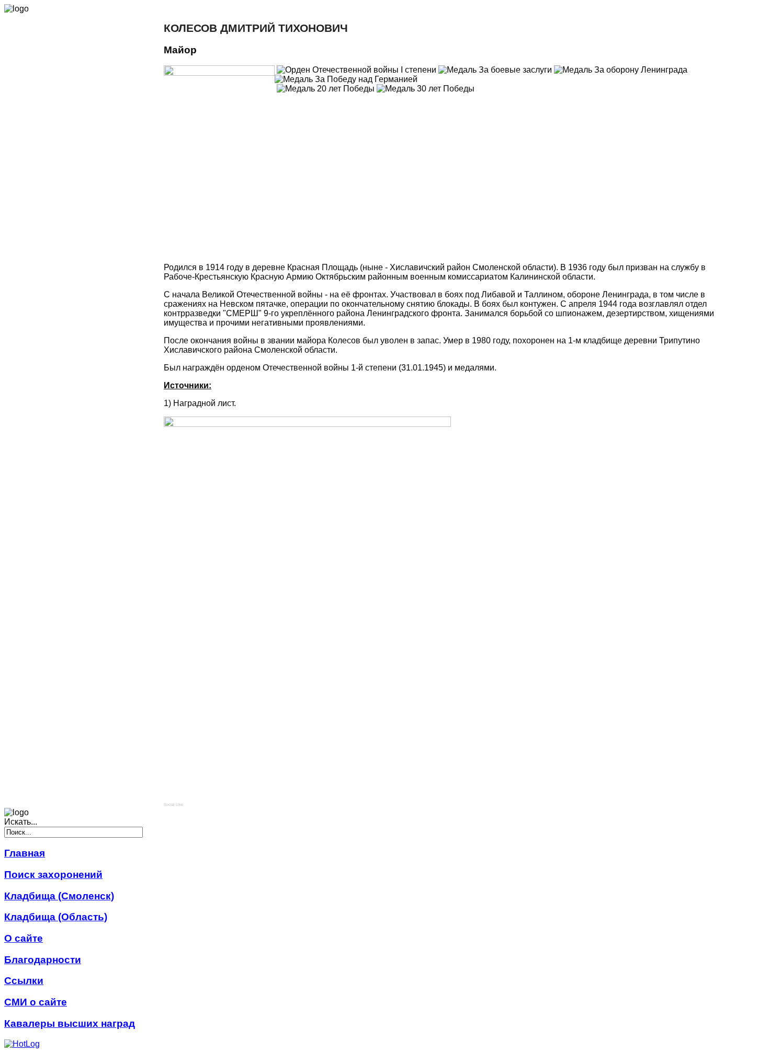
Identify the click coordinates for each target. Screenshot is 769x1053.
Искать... (20, 821)
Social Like (173, 804)
